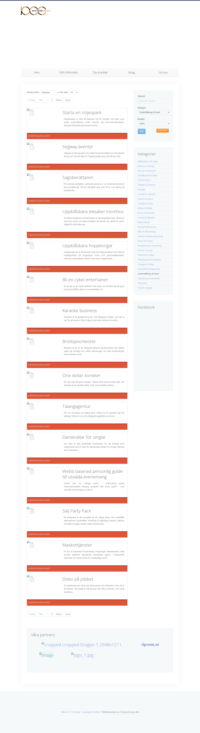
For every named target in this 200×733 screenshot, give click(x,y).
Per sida (64, 92)
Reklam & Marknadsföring (150, 236)
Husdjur (141, 189)
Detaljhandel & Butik (147, 175)
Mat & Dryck (144, 222)
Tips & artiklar (100, 72)
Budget (141, 119)
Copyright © (88, 712)
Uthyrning (142, 283)
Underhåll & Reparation (149, 269)
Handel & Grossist (146, 185)
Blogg (131, 72)
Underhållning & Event (148, 273)
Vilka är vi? (66, 712)
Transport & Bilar (146, 264)
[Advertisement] (100, 46)
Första (32, 100)
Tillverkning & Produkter (149, 259)
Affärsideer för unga (148, 161)
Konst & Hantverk (146, 213)
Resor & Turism (145, 241)
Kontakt (76, 712)
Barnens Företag (146, 166)
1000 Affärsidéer (68, 72)
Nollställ (162, 131)
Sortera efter (33, 92)
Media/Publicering (147, 227)
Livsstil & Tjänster (146, 217)
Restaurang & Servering (149, 245)
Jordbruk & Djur (145, 203)
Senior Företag (145, 250)
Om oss (163, 72)
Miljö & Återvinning (147, 231)
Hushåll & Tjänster (146, 194)
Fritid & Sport (144, 180)
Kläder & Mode (145, 208)
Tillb (41, 100)
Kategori (142, 107)
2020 (97, 712)
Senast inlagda (145, 288)
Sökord (141, 96)
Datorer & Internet (146, 171)
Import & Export (145, 199)
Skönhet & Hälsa (146, 255)
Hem (37, 72)
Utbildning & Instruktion (149, 278)
